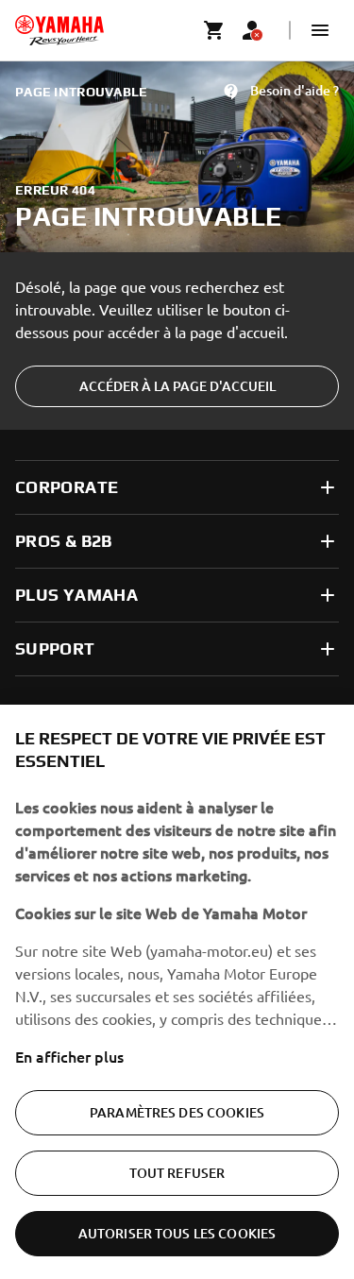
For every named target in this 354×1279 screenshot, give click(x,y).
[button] (320, 30)
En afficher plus (69, 1056)
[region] (177, 992)
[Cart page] (214, 30)
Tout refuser (177, 1173)
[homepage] (59, 30)
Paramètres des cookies (177, 1112)
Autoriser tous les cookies (177, 1233)
